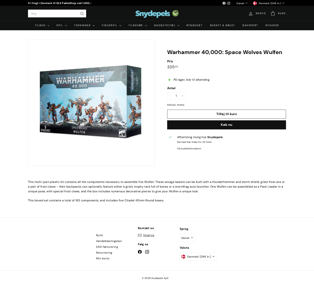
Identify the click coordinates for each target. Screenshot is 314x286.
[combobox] (57, 14)
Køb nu (226, 125)
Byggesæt (194, 25)
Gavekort (250, 25)
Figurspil (110, 25)
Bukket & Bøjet (222, 25)
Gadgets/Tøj (165, 25)
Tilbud (41, 25)
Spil (60, 25)
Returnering (104, 252)
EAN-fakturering (107, 247)
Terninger (83, 25)
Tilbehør (136, 25)
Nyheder (272, 25)
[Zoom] (91, 103)
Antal (171, 88)
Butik (99, 235)
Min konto (103, 258)
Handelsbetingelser (109, 241)
